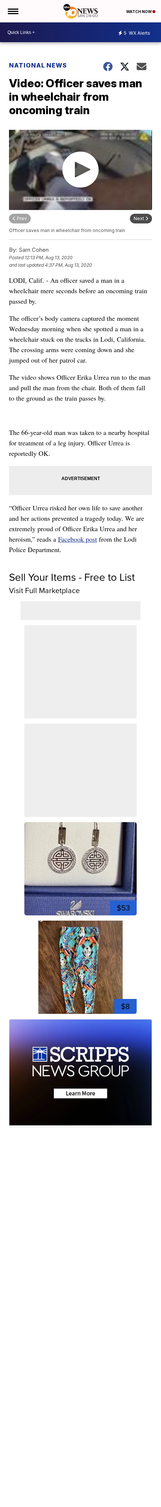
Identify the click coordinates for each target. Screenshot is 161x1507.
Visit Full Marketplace (44, 590)
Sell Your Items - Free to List (72, 577)
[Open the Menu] (12, 11)
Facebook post (77, 539)
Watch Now (139, 11)
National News (38, 65)
